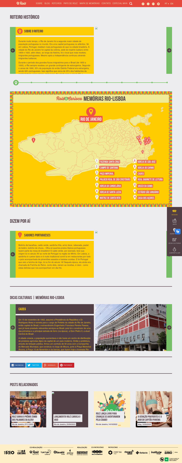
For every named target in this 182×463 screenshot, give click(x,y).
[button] (13, 50)
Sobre (39, 4)
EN (171, 3)
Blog (47, 4)
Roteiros (57, 4)
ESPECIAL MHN (120, 4)
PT (167, 3)
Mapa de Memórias (90, 4)
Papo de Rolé (71, 4)
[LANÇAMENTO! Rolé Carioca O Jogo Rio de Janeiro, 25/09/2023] (70, 392)
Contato (106, 4)
